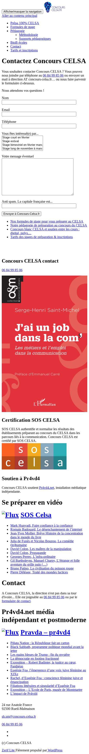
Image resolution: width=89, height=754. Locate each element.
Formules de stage (22, 27)
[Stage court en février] (22, 138)
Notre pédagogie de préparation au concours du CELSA (48, 225)
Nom (5, 98)
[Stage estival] (22, 141)
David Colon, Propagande (28, 553)
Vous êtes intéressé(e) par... (20, 133)
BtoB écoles (18, 42)
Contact (15, 46)
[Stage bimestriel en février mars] (22, 145)
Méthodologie (28, 35)
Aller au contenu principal (19, 16)
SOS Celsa (36, 515)
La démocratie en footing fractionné (34, 658)
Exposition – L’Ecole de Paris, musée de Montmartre (46, 689)
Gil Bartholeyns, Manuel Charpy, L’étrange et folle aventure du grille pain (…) (45, 562)
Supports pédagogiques (35, 38)
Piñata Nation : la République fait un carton (39, 643)
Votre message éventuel (18, 156)
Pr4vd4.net (46, 487)
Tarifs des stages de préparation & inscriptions (41, 237)
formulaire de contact (16, 601)
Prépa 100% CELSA (24, 23)
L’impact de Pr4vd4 (23, 693)
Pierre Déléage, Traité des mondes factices (39, 572)
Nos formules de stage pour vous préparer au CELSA (46, 221)
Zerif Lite (9, 750)
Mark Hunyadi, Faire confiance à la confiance (41, 525)
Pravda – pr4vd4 (45, 632)
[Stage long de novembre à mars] (22, 149)
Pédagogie (17, 31)
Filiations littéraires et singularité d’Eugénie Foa (42, 686)
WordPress (54, 750)
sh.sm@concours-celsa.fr (19, 716)
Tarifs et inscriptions (24, 50)
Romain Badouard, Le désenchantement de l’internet (46, 529)
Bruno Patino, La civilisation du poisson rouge (42, 568)
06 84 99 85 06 (53, 75)
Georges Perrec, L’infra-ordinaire (33, 556)
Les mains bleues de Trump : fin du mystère (40, 654)
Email (6, 110)
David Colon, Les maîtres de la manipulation (40, 549)
